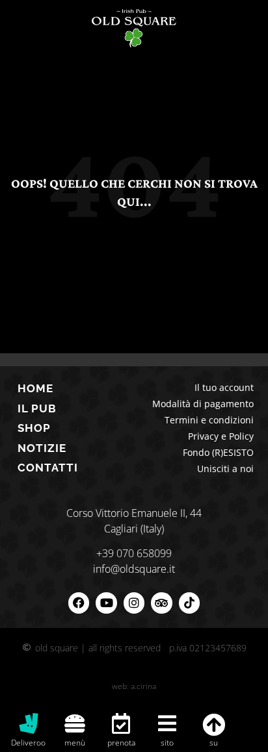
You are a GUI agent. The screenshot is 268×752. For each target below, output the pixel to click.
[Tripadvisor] (161, 602)
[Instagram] (134, 602)
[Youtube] (106, 602)
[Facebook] (78, 602)
